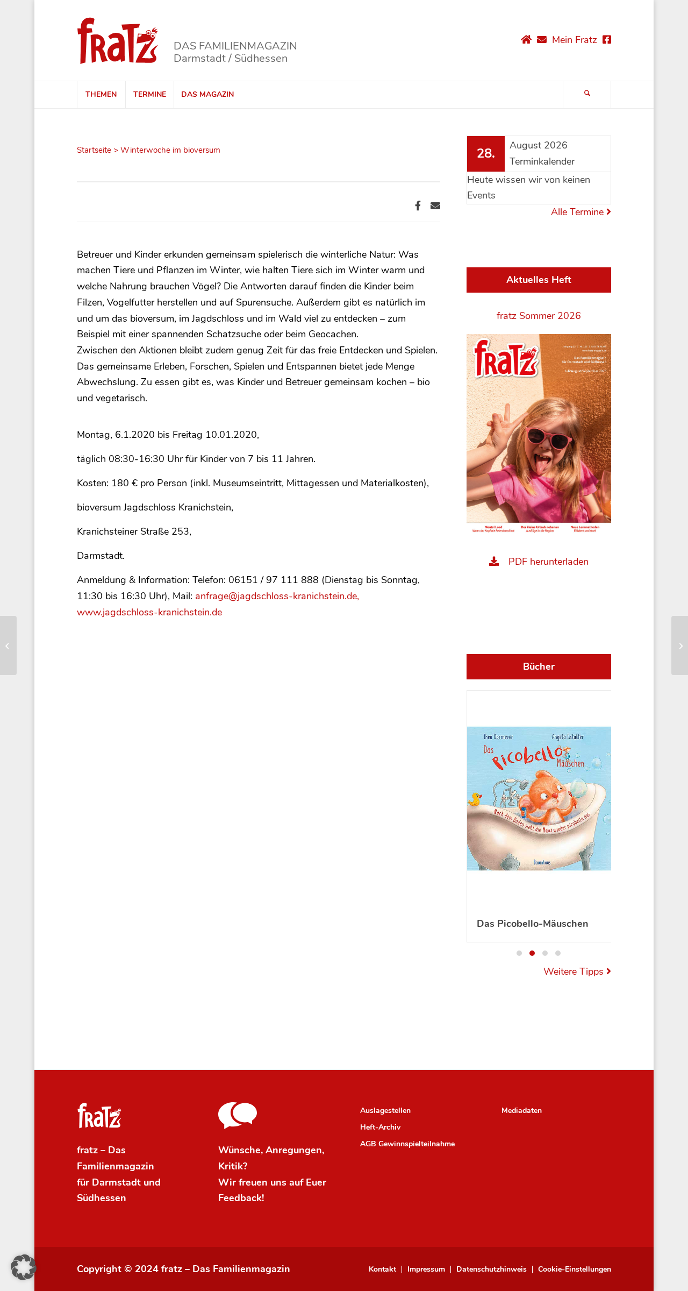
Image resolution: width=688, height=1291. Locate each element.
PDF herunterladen (548, 561)
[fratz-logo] (118, 40)
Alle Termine (578, 211)
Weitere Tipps (574, 971)
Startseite (94, 150)
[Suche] (587, 94)
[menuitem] (101, 94)
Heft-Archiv (380, 1127)
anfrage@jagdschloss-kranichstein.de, (277, 596)
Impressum (426, 1269)
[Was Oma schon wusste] (8, 645)
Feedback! (241, 1197)
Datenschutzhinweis (491, 1269)
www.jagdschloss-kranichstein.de (149, 612)
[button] (519, 953)
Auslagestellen (385, 1110)
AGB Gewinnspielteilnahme (407, 1144)
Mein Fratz (574, 39)
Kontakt (382, 1269)
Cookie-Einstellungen (574, 1269)
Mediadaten (521, 1110)
